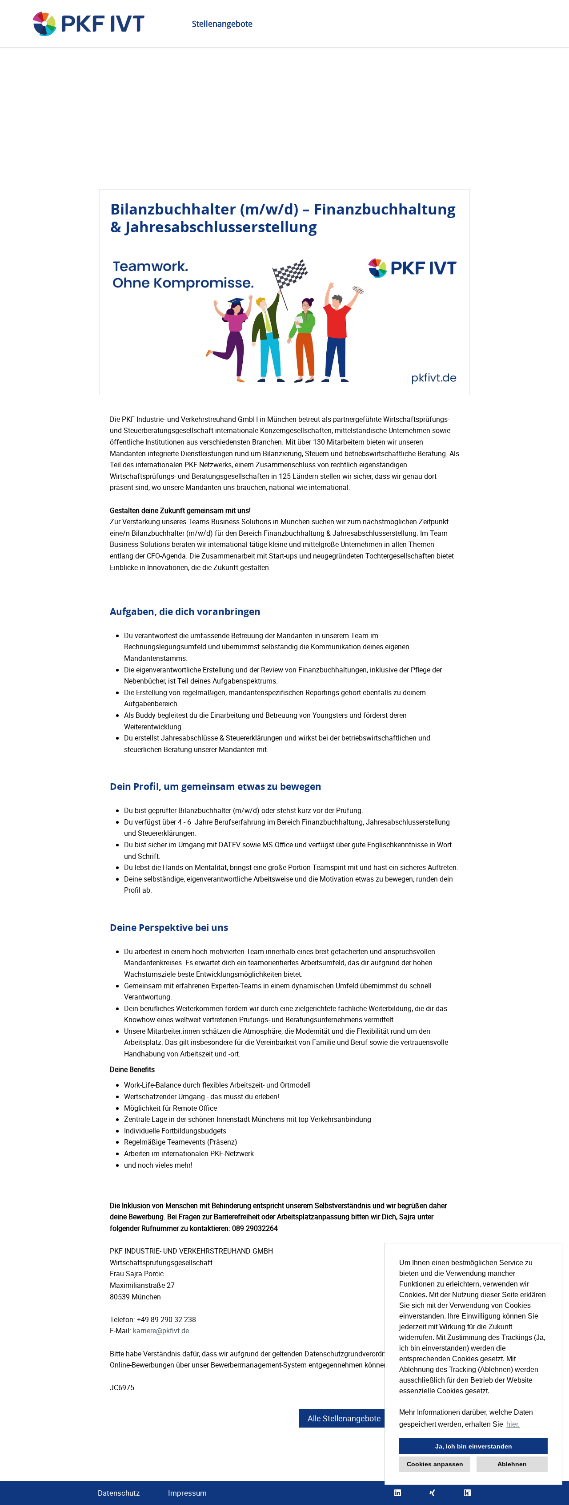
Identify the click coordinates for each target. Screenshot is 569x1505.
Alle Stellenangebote (344, 1418)
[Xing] (432, 1493)
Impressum (187, 1493)
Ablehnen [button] (512, 1464)
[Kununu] (467, 1493)
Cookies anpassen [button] (435, 1464)
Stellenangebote (222, 23)
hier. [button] (513, 1424)
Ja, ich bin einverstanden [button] (473, 1446)
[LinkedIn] (397, 1493)
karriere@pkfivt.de (161, 1330)
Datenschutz (119, 1493)
